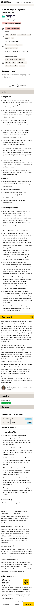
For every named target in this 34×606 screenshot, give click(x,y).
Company (22, 85)
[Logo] (6, 2)
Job (13, 85)
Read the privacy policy (7, 598)
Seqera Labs (8, 12)
